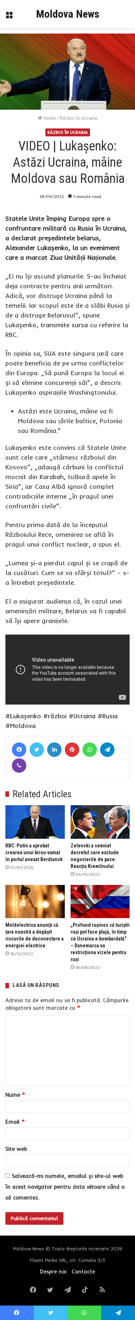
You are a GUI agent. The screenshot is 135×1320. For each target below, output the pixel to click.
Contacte (83, 1271)
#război (55, 716)
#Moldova (20, 726)
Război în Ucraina (78, 118)
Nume (15, 1094)
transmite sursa (64, 325)
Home (49, 118)
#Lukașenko (23, 716)
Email (15, 1121)
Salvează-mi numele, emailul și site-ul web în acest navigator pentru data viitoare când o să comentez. (65, 1186)
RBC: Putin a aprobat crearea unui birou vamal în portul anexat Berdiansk (34, 852)
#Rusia (108, 716)
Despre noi (53, 1271)
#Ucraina (82, 716)
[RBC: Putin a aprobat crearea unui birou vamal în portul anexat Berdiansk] (35, 822)
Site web (16, 1148)
